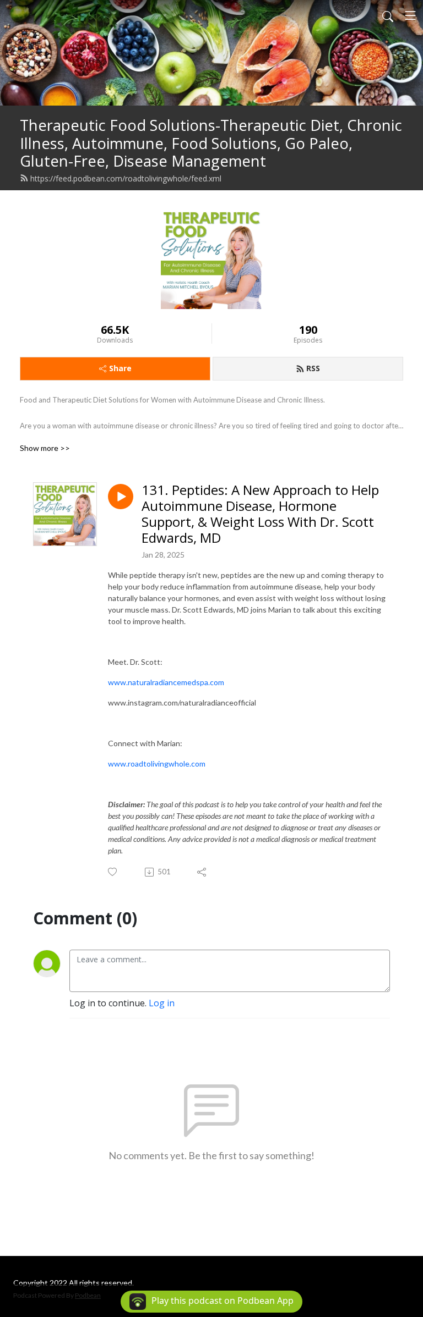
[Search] (388, 15)
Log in (162, 1003)
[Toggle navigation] (410, 15)
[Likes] (113, 872)
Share (120, 368)
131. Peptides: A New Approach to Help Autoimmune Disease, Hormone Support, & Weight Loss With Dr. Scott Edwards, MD (260, 513)
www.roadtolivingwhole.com (156, 763)
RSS (313, 368)
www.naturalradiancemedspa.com (166, 682)
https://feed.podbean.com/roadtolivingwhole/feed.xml (125, 178)
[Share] (202, 872)
